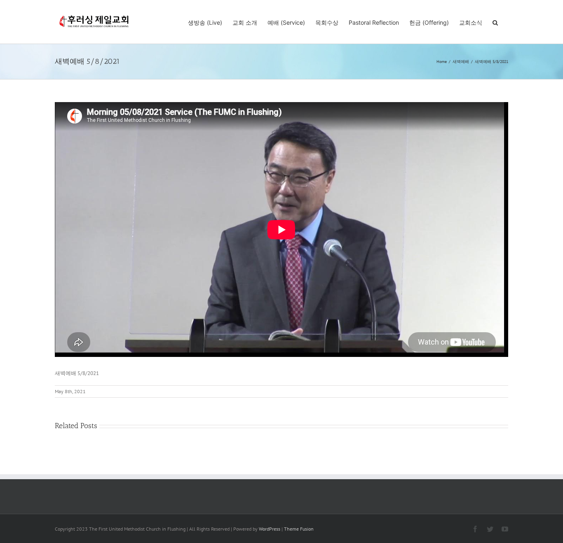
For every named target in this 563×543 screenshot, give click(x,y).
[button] (495, 22)
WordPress (269, 529)
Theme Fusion (299, 529)
